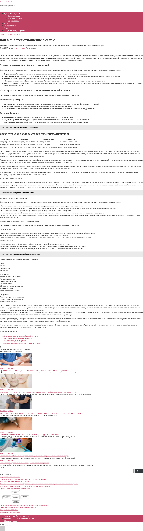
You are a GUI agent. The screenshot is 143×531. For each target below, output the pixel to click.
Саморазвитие (10, 26)
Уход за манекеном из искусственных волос (14, 481)
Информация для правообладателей (19, 519)
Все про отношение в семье (9, 510)
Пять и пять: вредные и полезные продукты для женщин (18, 507)
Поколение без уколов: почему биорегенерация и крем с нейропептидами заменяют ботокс (38, 392)
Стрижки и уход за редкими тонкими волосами (15, 488)
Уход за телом (13, 21)
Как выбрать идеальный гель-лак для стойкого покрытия (24, 463)
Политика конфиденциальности (18, 516)
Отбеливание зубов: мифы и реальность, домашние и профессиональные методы (34, 456)
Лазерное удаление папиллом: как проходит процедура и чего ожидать (29, 434)
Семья (6, 28)
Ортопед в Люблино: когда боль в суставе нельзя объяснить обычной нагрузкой (33, 371)
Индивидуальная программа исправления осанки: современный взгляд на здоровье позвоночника (41, 413)
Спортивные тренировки (14, 31)
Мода (6, 23)
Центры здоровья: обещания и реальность (18, 338)
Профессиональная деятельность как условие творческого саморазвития (24, 505)
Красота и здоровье (12, 13)
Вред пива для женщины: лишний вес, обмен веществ (21, 336)
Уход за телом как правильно (10, 477)
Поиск (2, 467)
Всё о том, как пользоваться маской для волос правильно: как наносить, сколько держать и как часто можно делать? (39, 484)
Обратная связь (10, 521)
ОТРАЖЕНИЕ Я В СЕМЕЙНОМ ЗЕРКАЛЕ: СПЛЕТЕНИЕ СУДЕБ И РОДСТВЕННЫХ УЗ (24, 479)
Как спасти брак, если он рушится (15, 341)
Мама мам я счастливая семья (10, 512)
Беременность (14, 16)
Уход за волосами (15, 18)
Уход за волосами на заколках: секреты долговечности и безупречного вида (25, 486)
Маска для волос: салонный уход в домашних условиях (22, 343)
